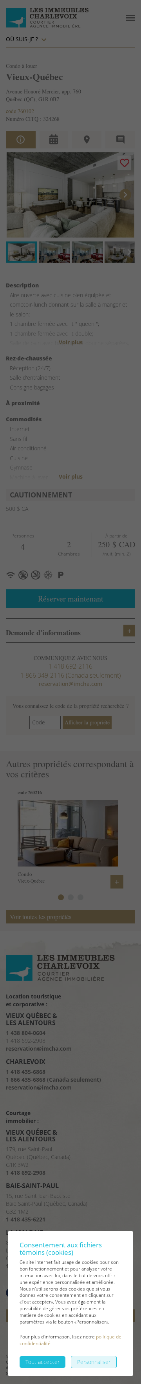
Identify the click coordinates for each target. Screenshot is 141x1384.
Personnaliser (93, 1362)
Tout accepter (42, 1362)
